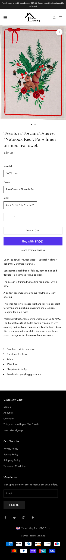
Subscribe (14, 505)
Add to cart (33, 230)
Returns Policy (11, 454)
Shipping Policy (12, 460)
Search (7, 407)
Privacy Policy (11, 448)
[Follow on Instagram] (23, 518)
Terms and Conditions (15, 466)
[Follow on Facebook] (5, 518)
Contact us (9, 418)
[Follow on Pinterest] (32, 518)
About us (8, 412)
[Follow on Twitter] (14, 518)
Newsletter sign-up (13, 430)
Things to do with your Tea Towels (21, 424)
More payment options (33, 250)
